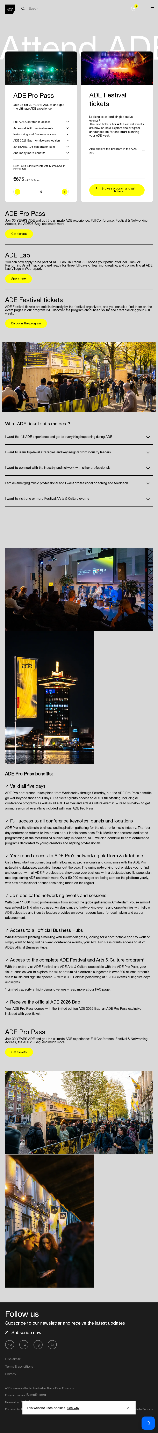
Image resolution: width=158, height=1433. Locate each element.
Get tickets (19, 233)
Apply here (18, 278)
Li (52, 1344)
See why (73, 1408)
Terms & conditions (19, 1366)
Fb (10, 1344)
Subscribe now (26, 1332)
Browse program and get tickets (119, 190)
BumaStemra (36, 1394)
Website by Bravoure (141, 1409)
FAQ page (102, 989)
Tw (24, 1344)
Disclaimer (12, 1359)
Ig (38, 1344)
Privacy (10, 1374)
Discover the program (26, 323)
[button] (148, 1423)
